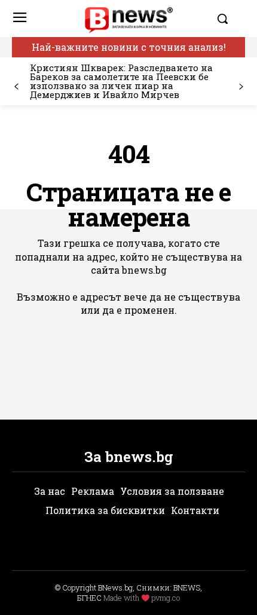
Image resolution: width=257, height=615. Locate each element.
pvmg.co (165, 597)
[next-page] (240, 86)
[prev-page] (16, 86)
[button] (228, 18)
